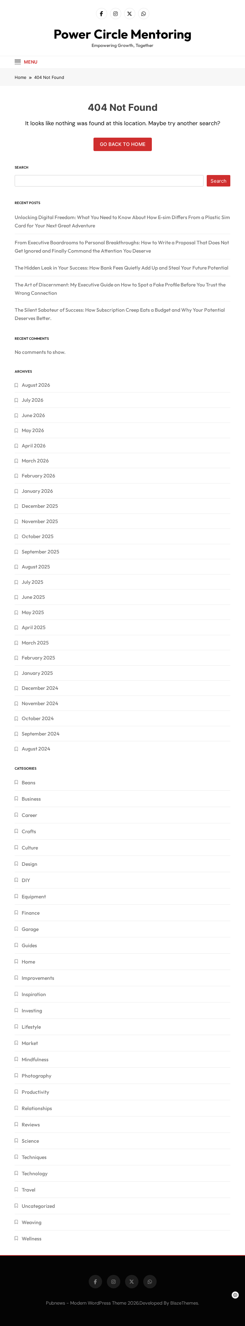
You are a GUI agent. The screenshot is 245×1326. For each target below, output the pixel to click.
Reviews (31, 1124)
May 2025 (33, 612)
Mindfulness (35, 1059)
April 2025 (34, 627)
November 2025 (40, 521)
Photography (36, 1075)
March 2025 (35, 642)
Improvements (38, 978)
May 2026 (33, 430)
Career (29, 815)
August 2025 (36, 566)
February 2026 (38, 475)
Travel (28, 1189)
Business (31, 799)
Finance (31, 913)
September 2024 (40, 733)
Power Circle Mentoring (122, 34)
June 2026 (33, 415)
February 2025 (38, 657)
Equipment (34, 896)
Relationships (37, 1108)
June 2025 (33, 597)
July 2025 (32, 582)
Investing (32, 1010)
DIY (26, 880)
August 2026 (36, 385)
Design (29, 864)
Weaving (31, 1222)
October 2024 (38, 718)
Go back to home (122, 144)
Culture (30, 847)
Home (28, 961)
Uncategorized (38, 1206)
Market (30, 1043)
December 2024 (40, 688)
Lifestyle (31, 1027)
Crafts (29, 831)
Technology (35, 1173)
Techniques (34, 1157)
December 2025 (40, 506)
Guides (29, 945)
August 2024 (36, 748)
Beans (28, 782)
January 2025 (37, 673)
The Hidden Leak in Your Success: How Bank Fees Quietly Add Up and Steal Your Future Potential (121, 267)
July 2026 (32, 400)
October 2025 (38, 536)
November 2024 (40, 703)
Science (30, 1141)
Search (21, 167)
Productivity (35, 1092)
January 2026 (37, 491)
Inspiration (34, 994)
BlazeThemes (184, 1303)
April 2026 (34, 445)
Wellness (31, 1238)
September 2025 (40, 551)
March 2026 (35, 460)
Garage (30, 929)
